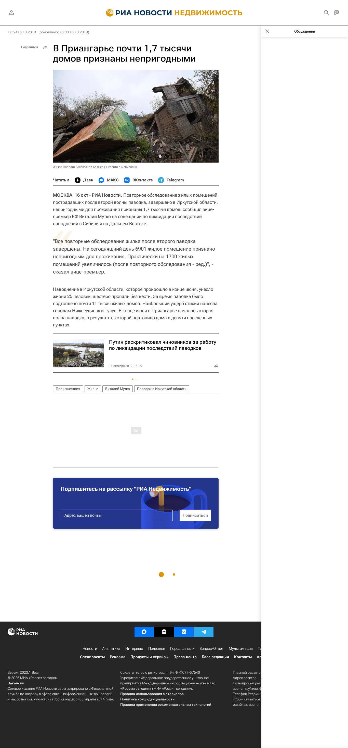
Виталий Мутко (117, 389)
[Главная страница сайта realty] (174, 12)
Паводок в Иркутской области (161, 389)
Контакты (243, 657)
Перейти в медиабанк (121, 167)
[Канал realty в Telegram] (203, 632)
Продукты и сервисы (149, 657)
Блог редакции (215, 657)
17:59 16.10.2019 (22, 32)
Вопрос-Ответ (211, 648)
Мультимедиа (241, 648)
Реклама (117, 657)
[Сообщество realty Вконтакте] (184, 632)
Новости (90, 648)
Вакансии (16, 683)
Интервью (134, 648)
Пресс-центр (185, 657)
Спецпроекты (92, 657)
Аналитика (111, 648)
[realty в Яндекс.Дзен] (164, 632)
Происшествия (68, 389)
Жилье (92, 389)
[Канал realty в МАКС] (144, 632)
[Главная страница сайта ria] (135, 12)
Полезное (156, 648)
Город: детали (182, 648)
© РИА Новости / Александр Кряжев (78, 167)
